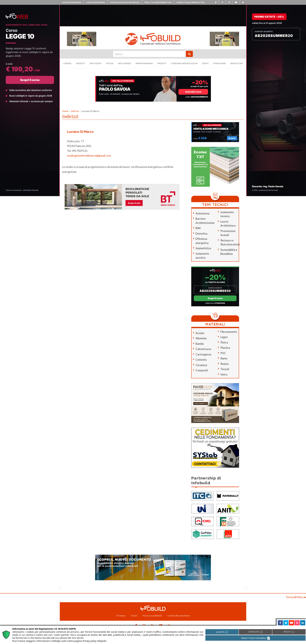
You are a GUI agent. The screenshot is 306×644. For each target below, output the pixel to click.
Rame (223, 358)
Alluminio (201, 338)
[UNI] (202, 508)
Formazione (219, 63)
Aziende (67, 63)
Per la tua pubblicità (152, 615)
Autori (134, 615)
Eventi (205, 63)
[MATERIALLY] (228, 495)
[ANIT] (228, 508)
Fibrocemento (228, 331)
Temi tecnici (95, 63)
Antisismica (202, 213)
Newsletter (236, 63)
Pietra (224, 342)
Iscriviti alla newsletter (190, 2)
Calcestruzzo (203, 349)
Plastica (225, 347)
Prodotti (80, 63)
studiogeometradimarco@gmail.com (89, 155)
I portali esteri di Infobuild (124, 2)
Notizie (109, 63)
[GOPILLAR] (202, 534)
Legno (224, 337)
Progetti (161, 63)
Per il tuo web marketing (158, 2)
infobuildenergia (71, 2)
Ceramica (201, 365)
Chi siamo (121, 615)
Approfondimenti (144, 63)
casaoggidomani (95, 2)
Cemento (201, 359)
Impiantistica (203, 248)
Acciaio (200, 333)
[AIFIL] (228, 534)
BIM (198, 228)
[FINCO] (228, 521)
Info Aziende (124, 63)
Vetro (223, 374)
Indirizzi (75, 111)
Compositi (202, 370)
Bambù (200, 343)
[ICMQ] (202, 521)
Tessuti (224, 369)
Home (65, 111)
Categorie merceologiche (184, 63)
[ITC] (202, 495)
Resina (224, 363)
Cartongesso (203, 354)
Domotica (201, 233)
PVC (223, 353)
